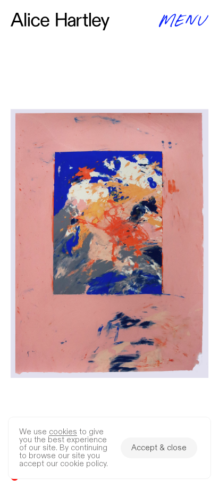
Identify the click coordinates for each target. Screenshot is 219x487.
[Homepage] (60, 21)
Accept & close (159, 448)
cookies (63, 432)
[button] (109, 243)
